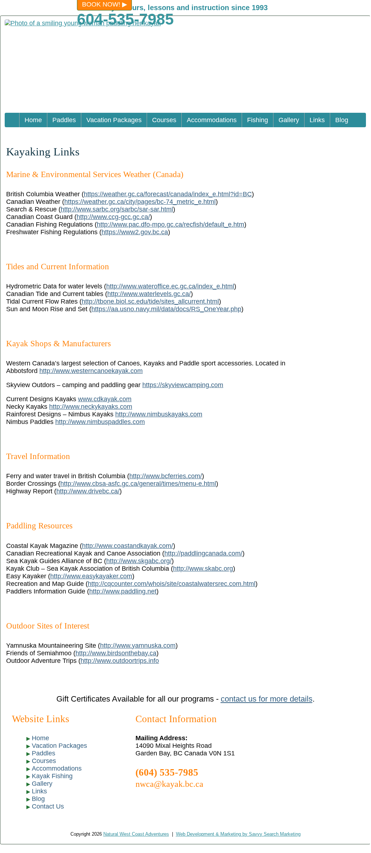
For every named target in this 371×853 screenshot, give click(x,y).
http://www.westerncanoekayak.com (91, 370)
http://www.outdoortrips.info (120, 660)
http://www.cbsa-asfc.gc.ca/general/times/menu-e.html (138, 483)
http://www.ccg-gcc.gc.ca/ (113, 216)
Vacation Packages (114, 120)
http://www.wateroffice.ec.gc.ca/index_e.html (170, 286)
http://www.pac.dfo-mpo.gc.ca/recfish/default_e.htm (170, 224)
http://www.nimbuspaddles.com (100, 421)
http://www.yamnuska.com (138, 645)
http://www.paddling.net (122, 591)
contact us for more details (266, 698)
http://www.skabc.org (203, 568)
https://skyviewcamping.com (182, 385)
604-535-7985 (125, 19)
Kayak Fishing (52, 776)
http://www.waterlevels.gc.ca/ (149, 293)
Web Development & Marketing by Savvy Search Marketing (238, 834)
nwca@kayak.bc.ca (169, 784)
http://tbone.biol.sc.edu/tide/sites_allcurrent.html (150, 301)
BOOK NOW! (101, 4)
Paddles (64, 120)
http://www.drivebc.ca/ (88, 491)
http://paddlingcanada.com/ (203, 553)
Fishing (257, 120)
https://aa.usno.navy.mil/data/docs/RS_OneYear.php (166, 309)
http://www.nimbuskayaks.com (158, 414)
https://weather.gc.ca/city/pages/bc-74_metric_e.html (140, 201)
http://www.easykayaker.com (91, 576)
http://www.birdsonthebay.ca (116, 653)
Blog (341, 120)
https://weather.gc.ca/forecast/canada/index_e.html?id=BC (168, 194)
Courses (164, 120)
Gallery (289, 120)
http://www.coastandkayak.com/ (127, 545)
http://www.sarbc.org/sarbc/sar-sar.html (117, 209)
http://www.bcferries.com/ (165, 476)
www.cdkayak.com (104, 399)
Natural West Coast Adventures (136, 834)
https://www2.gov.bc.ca (135, 232)
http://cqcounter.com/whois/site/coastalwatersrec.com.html (171, 583)
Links (317, 120)
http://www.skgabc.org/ (139, 561)
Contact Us (48, 806)
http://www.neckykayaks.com (90, 406)
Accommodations (212, 120)
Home (33, 120)
